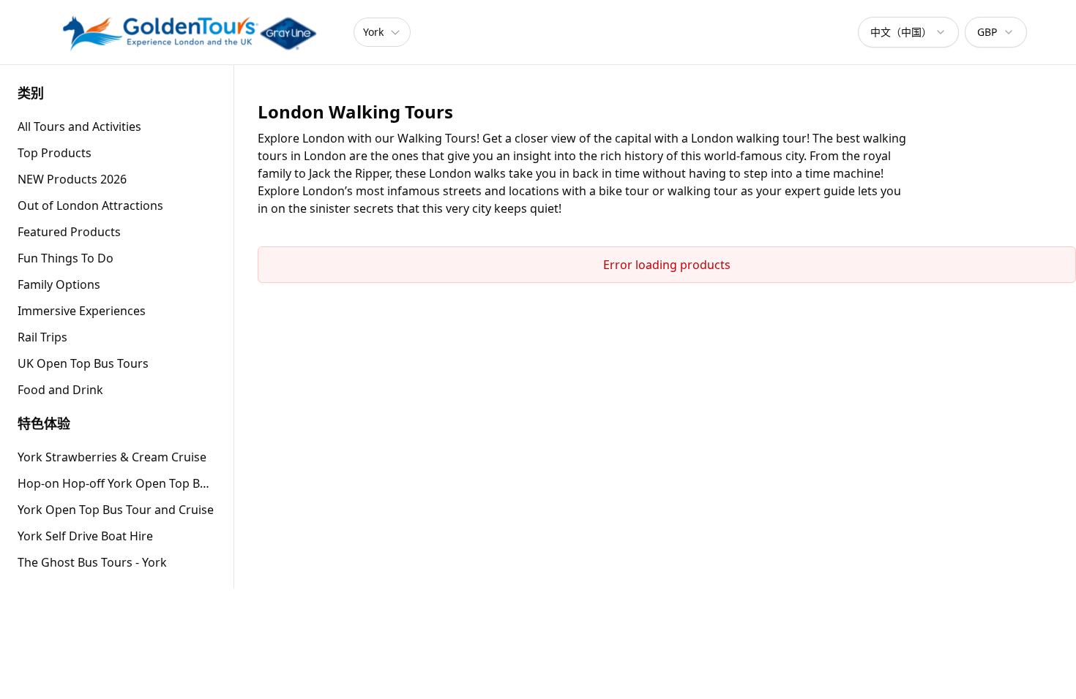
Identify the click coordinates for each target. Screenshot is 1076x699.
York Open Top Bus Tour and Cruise (116, 510)
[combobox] (908, 32)
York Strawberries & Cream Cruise (112, 457)
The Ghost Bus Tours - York (92, 562)
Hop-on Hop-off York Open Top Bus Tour (117, 483)
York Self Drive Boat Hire (85, 536)
